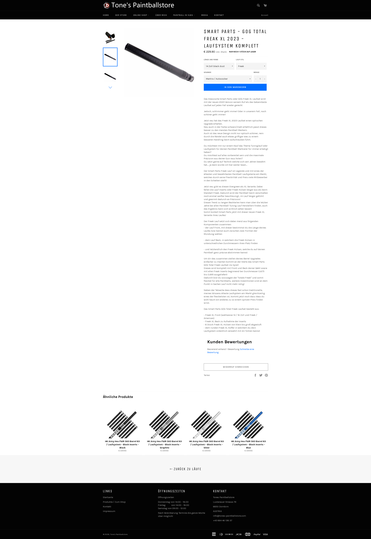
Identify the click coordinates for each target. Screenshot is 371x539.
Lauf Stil (240, 60)
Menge (256, 72)
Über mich (161, 15)
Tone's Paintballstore (119, 534)
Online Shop (140, 15)
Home (106, 15)
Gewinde (207, 72)
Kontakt (219, 15)
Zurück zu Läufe (187, 469)
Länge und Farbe (211, 60)
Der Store (121, 15)
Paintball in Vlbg (183, 15)
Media (204, 15)
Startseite (108, 497)
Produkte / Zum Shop (114, 502)
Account (264, 15)
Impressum (109, 511)
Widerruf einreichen (236, 367)
